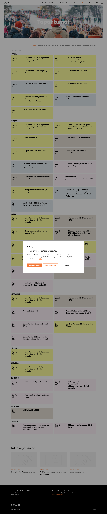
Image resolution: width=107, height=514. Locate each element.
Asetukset (67, 265)
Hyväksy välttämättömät (50, 265)
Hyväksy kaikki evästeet (34, 265)
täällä (40, 259)
